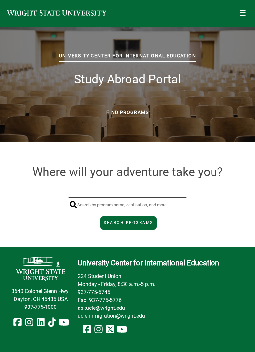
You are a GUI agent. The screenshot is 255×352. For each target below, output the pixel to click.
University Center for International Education (127, 55)
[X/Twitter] (110, 331)
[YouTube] (64, 324)
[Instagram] (29, 324)
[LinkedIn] (40, 324)
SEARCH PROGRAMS (128, 222)
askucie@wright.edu (101, 308)
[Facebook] (17, 324)
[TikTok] (52, 324)
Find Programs (127, 112)
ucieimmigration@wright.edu (111, 316)
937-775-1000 (40, 307)
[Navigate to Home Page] (56, 13)
